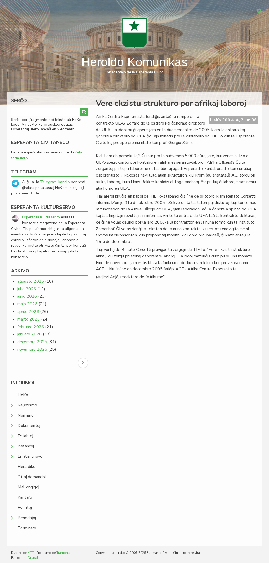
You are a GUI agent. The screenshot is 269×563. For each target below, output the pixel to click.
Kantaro (25, 497)
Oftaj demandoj (32, 477)
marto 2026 (28, 319)
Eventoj (25, 507)
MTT (31, 553)
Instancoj (26, 446)
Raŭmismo (27, 405)
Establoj (25, 436)
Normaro (26, 415)
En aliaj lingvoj (30, 456)
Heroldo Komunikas (134, 62)
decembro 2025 (32, 342)
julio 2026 (26, 289)
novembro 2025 (32, 349)
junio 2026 (27, 296)
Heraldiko (26, 466)
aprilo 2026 (28, 311)
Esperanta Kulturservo (41, 217)
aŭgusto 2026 (30, 281)
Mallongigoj (28, 487)
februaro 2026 (30, 327)
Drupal (33, 558)
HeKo (23, 395)
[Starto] (134, 33)
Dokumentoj (29, 425)
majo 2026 (27, 304)
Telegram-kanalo (55, 181)
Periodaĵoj (27, 518)
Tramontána (65, 553)
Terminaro (27, 528)
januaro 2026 (29, 334)
